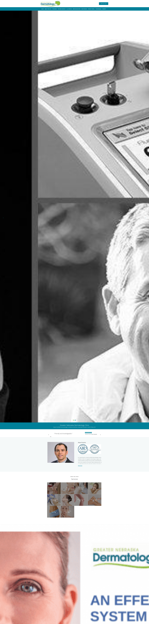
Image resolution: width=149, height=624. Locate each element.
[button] (73, 420)
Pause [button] (50, 436)
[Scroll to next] (100, 435)
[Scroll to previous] (49, 435)
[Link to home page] (48, 3)
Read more (80, 465)
